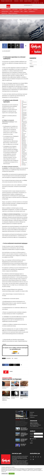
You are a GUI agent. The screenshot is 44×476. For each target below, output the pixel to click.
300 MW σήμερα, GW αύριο (22, 418)
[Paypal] (37, 3)
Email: (31, 63)
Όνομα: (31, 60)
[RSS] (38, 3)
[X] (40, 3)
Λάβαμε (25, 11)
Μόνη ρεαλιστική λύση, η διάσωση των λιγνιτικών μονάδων (24, 429)
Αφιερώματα (16, 11)
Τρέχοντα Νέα (4, 13)
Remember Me (33, 438)
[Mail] (35, 3)
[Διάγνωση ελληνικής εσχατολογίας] (6, 383)
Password (31, 436)
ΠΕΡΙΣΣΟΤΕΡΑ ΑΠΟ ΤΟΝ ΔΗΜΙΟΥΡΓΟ (12, 379)
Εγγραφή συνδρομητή (34, 415)
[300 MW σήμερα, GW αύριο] (22, 414)
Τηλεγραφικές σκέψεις (23, 395)
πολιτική (22, 385)
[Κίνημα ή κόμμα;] (24, 383)
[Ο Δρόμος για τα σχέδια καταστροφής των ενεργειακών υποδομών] (18, 434)
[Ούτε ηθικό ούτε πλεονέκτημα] (18, 445)
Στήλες (11, 11)
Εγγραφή (31, 66)
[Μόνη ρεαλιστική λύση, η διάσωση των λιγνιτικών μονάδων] (18, 428)
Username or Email (31, 434)
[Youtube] (42, 3)
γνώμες (3, 385)
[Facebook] (31, 3)
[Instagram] (33, 3)
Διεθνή (25, 9)
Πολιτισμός (35, 9)
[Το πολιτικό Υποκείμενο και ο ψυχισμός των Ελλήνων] (15, 383)
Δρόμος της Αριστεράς (12, 13)
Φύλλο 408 (15, 358)
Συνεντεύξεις (14, 9)
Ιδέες (12, 15)
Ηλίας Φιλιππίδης (8, 358)
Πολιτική (20, 9)
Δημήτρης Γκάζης (18, 419)
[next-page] (4, 402)
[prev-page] (2, 402)
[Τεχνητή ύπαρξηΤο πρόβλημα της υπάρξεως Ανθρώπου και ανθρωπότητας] (6, 393)
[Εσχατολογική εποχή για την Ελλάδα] (15, 393)
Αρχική (3, 15)
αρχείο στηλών (8, 15)
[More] (25, 46)
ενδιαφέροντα (31, 11)
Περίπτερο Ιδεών (5, 11)
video (21, 11)
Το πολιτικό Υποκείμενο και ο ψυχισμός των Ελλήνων (14, 388)
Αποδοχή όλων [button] (11, 473)
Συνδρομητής (32, 417)
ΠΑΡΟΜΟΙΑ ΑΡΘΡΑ (7, 377)
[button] (41, 9)
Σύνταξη (5, 40)
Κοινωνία (30, 9)
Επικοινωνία (32, 412)
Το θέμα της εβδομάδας (6, 9)
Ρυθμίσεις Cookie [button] (4, 473)
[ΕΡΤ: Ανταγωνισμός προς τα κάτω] (24, 393)
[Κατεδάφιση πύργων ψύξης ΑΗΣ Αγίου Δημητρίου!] (18, 440)
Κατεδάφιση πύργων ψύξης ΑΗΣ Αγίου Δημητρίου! (24, 440)
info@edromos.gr (35, 426)
